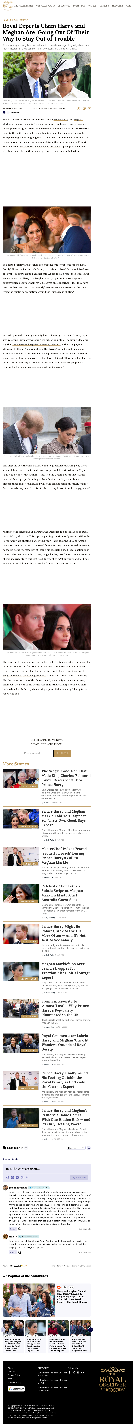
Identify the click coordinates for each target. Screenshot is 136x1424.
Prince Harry (61, 119)
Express (64, 273)
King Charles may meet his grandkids (24, 675)
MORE (128, 6)
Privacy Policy (14, 1375)
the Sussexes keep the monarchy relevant (36, 344)
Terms (10, 1378)
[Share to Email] (88, 109)
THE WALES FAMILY (45, 6)
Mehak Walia (49, 840)
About (10, 1368)
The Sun (7, 680)
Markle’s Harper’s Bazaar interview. (40, 146)
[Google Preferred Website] (16, 1390)
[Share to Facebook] (74, 109)
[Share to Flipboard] (83, 109)
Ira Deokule (48, 802)
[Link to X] (73, 1373)
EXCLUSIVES (64, 6)
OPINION (92, 6)
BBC (71, 540)
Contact (11, 1371)
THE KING (104, 6)
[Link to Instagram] (78, 1373)
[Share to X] (77, 109)
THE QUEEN (117, 6)
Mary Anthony (49, 917)
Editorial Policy (14, 1382)
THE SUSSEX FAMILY (23, 6)
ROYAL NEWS (79, 6)
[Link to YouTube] (82, 1373)
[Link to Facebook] (69, 1373)
